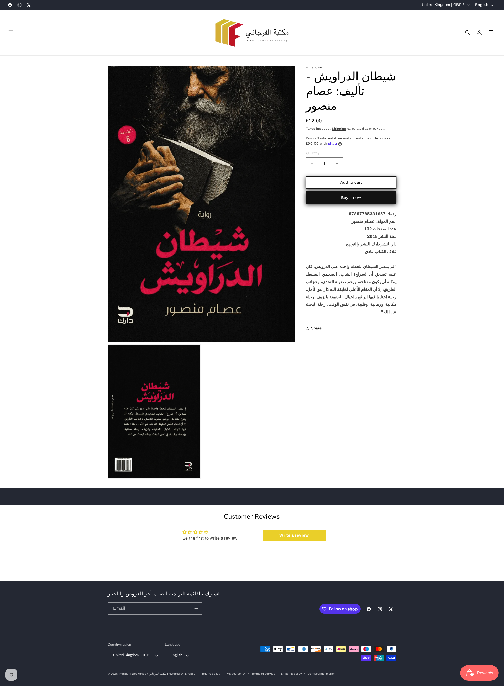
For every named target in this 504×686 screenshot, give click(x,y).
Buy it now (351, 198)
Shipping (339, 128)
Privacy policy (236, 673)
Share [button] (316, 328)
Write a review (294, 535)
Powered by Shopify (181, 674)
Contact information (321, 673)
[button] (11, 33)
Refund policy (210, 673)
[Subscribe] (196, 608)
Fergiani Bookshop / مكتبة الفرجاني (142, 674)
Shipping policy (291, 673)
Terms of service (263, 673)
